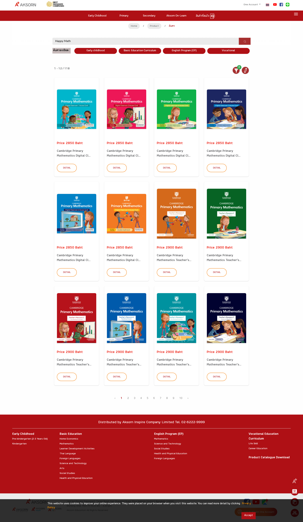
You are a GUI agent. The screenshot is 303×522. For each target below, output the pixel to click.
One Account (251, 5)
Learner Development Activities (77, 449)
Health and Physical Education (76, 478)
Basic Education (71, 434)
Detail (67, 168)
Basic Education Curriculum (140, 51)
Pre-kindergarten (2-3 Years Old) (30, 439)
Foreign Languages (70, 459)
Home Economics (69, 439)
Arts (62, 469)
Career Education (258, 449)
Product (154, 26)
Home (134, 26)
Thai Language (68, 454)
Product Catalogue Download (269, 458)
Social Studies (67, 474)
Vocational (228, 51)
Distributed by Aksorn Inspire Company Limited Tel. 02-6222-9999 (151, 422)
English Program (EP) (184, 51)
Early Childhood (23, 434)
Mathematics (67, 444)
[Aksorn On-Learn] (295, 491)
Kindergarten (19, 444)
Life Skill (253, 444)
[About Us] (295, 481)
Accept (248, 515)
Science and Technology (73, 464)
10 (180, 398)
